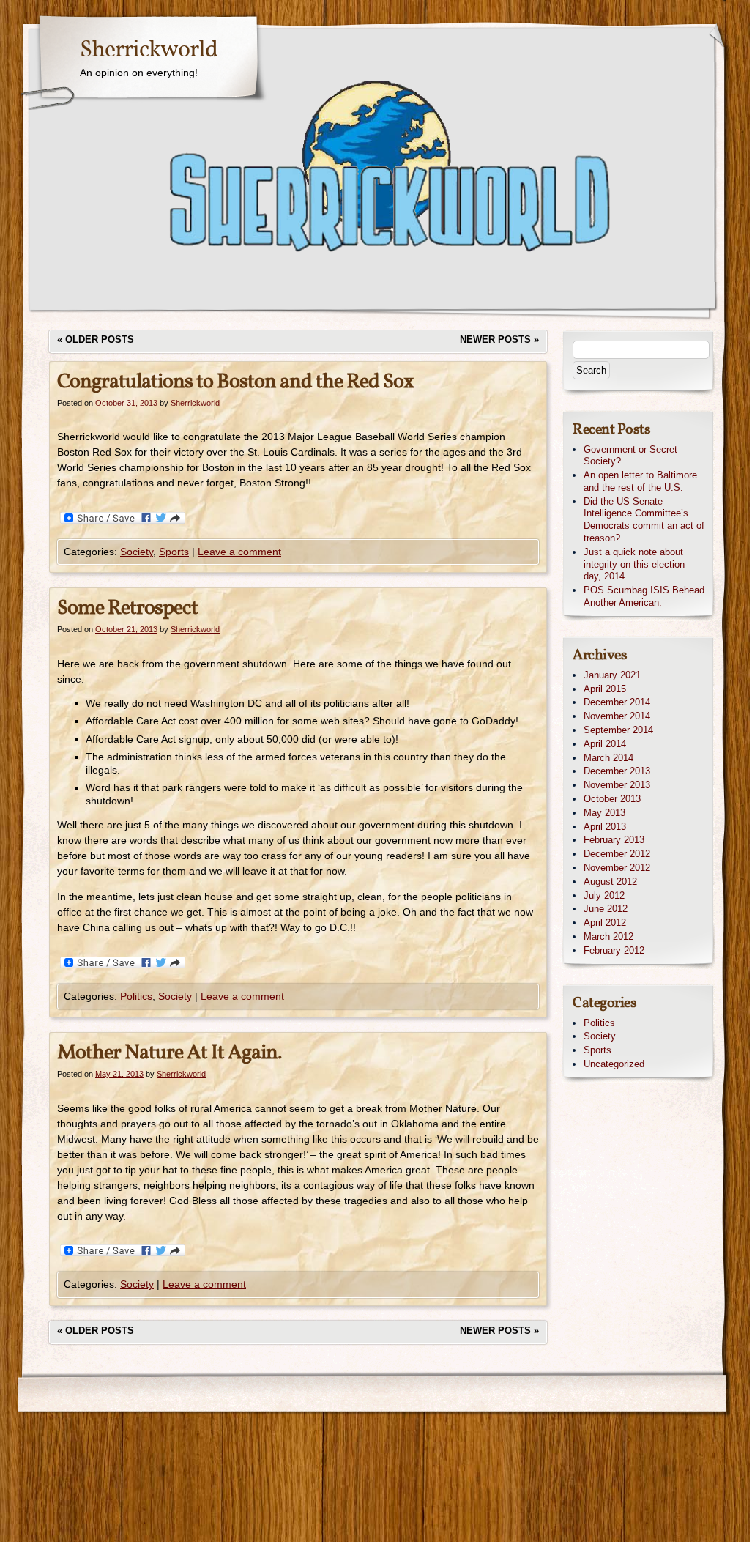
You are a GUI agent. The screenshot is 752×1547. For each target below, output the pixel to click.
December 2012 (617, 853)
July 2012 (604, 895)
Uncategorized (614, 1063)
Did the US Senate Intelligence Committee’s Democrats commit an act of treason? (644, 520)
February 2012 (614, 950)
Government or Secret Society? (630, 455)
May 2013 (604, 812)
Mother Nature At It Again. (169, 1053)
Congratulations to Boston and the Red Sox (235, 382)
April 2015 (605, 688)
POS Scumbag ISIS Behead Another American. (644, 596)
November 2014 (617, 716)
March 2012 (608, 936)
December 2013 (617, 770)
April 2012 (605, 922)
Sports (174, 551)
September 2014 (618, 729)
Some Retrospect (127, 608)
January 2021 (612, 674)
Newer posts (499, 339)
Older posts (95, 339)
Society (136, 551)
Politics (136, 996)
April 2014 (605, 743)
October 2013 (612, 798)
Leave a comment (239, 551)
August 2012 (610, 881)
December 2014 (617, 702)
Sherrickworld (148, 50)
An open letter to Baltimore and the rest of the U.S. (640, 481)
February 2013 (614, 839)
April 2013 (605, 826)
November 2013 (617, 784)
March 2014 (608, 757)
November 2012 (617, 867)
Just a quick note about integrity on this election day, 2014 (634, 564)
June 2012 (606, 908)
